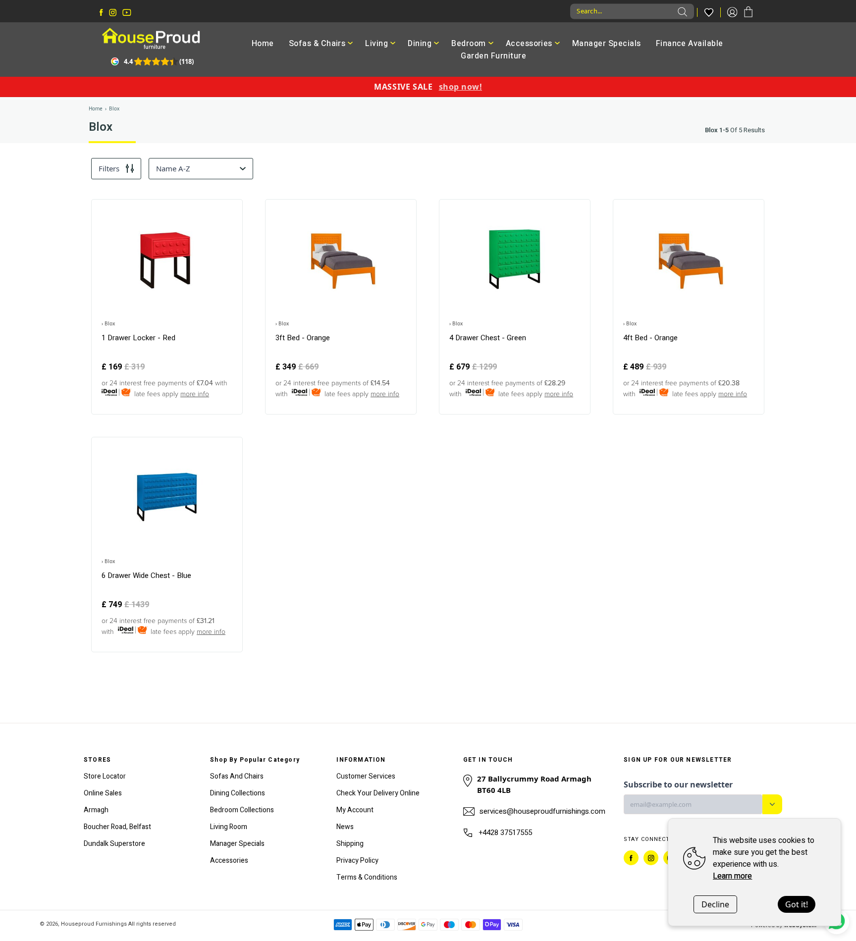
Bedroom (468, 44)
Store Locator (105, 776)
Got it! (796, 904)
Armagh (96, 810)
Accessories (529, 44)
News (345, 827)
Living (376, 44)
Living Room (228, 827)
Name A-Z (173, 168)
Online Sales (103, 793)
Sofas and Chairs (237, 776)
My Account (355, 810)
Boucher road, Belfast (117, 827)
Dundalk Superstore (114, 843)
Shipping (350, 843)
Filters (109, 168)
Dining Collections (237, 793)
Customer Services (365, 776)
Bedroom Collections (242, 810)
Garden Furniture (493, 56)
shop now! (460, 86)
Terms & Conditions (366, 877)
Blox (114, 108)
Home (263, 44)
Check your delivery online (378, 793)
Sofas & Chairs (317, 44)
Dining (419, 44)
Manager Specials (606, 44)
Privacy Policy (357, 860)
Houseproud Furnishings (94, 924)
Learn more (732, 876)
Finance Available (689, 44)
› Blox (108, 323)
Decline (715, 904)
